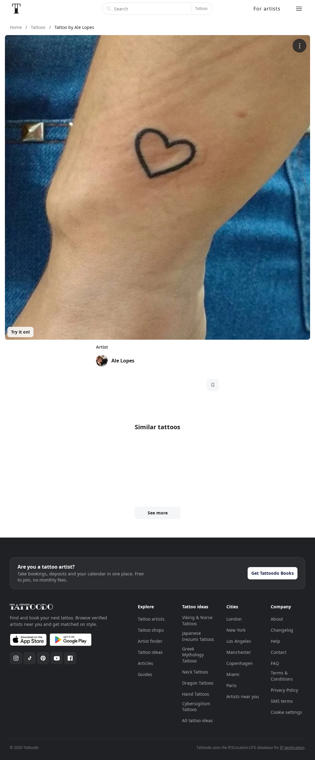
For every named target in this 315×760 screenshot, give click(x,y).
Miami (232, 674)
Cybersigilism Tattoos (196, 707)
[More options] (299, 46)
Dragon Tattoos (197, 683)
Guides (145, 674)
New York (235, 630)
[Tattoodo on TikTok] (29, 658)
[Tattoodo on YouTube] (56, 658)
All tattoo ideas (197, 720)
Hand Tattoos (195, 694)
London (234, 619)
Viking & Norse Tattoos (197, 620)
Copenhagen (239, 663)
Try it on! (20, 332)
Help (275, 641)
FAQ (275, 663)
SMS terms (282, 701)
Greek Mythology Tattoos (193, 655)
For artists (267, 8)
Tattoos (201, 8)
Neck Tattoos (195, 672)
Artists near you (242, 696)
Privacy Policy (284, 690)
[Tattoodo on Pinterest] (43, 658)
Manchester (238, 652)
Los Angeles (238, 641)
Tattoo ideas (150, 652)
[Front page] (16, 8)
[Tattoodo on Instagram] (16, 658)
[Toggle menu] (299, 8)
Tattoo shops (151, 630)
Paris (231, 685)
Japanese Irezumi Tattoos (198, 636)
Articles (145, 663)
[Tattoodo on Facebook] (70, 658)
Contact (278, 652)
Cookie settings (286, 712)
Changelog (282, 630)
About (277, 619)
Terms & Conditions (282, 676)
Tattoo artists (151, 619)
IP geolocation (292, 747)
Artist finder (150, 641)
